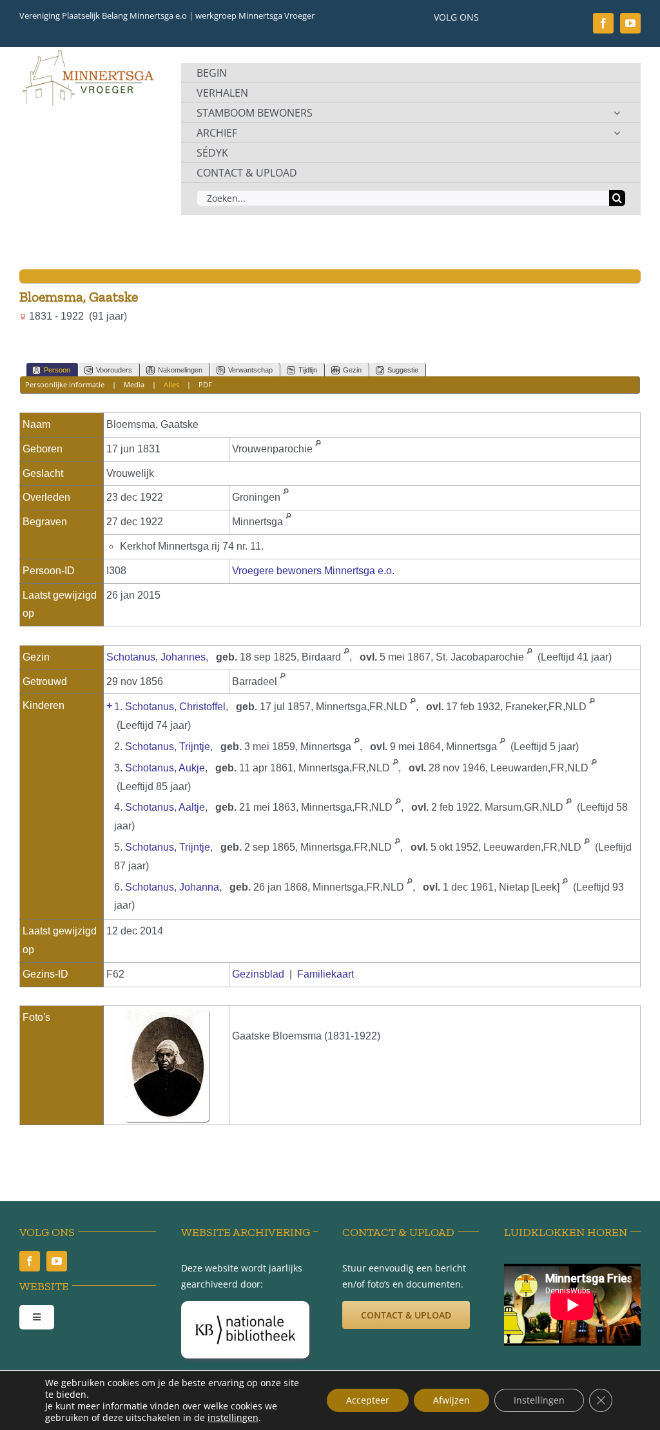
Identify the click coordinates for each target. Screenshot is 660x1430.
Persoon (57, 370)
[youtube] (630, 23)
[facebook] (603, 23)
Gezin (352, 370)
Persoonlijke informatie (64, 384)
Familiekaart (325, 974)
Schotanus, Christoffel (175, 706)
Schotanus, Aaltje (165, 807)
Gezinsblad (258, 974)
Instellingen (539, 1400)
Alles (171, 384)
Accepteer (367, 1400)
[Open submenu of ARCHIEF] (617, 132)
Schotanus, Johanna (172, 887)
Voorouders (114, 370)
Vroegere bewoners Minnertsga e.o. (313, 570)
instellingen (233, 1418)
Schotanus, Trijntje (167, 746)
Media (134, 384)
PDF (205, 384)
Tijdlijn (307, 370)
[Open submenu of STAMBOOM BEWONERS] (617, 112)
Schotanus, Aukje (165, 767)
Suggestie (402, 370)
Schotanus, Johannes (156, 657)
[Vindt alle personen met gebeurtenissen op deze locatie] (318, 448)
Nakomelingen (180, 370)
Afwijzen (451, 1400)
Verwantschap (250, 370)
